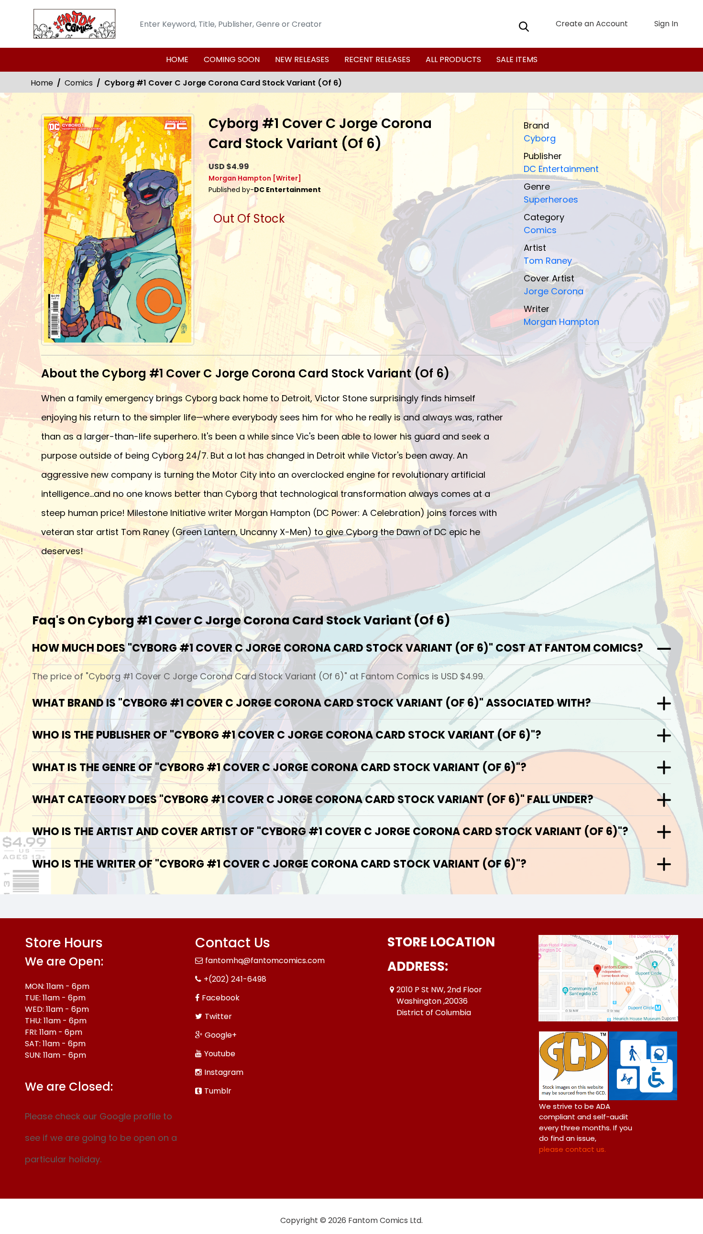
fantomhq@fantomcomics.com (265, 960)
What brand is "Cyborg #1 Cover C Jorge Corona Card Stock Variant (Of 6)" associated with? (311, 703)
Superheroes (551, 199)
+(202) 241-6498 (235, 979)
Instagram (223, 1072)
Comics (79, 82)
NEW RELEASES (302, 59)
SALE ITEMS (517, 59)
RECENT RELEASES (377, 59)
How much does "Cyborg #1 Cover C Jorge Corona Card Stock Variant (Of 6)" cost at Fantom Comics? (337, 648)
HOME (177, 59)
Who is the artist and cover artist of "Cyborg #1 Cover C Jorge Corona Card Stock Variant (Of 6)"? (330, 831)
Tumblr (217, 1090)
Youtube (219, 1053)
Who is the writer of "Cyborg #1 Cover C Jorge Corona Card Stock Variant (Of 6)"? (279, 864)
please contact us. (572, 1149)
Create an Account (591, 23)
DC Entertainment (561, 169)
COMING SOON (232, 59)
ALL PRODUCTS (453, 59)
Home (42, 82)
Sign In (665, 23)
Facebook (221, 997)
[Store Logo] (73, 24)
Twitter (218, 1016)
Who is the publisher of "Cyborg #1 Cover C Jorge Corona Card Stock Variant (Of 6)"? (286, 735)
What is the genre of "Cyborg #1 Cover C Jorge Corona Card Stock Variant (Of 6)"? (279, 767)
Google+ (221, 1035)
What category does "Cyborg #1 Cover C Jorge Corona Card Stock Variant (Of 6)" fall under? (312, 799)
